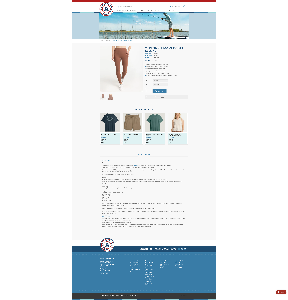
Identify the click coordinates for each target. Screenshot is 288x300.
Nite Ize (147, 285)
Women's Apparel (134, 262)
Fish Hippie (148, 278)
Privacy (162, 266)
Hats (131, 267)
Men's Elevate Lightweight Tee (155, 135)
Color (146, 84)
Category (148, 54)
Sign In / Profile (179, 261)
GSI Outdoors (148, 271)
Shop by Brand (134, 261)
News (161, 267)
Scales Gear (148, 281)
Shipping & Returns (144, 154)
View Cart (177, 262)
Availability (148, 55)
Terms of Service (164, 264)
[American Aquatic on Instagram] (182, 249)
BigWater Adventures (150, 266)
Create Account (179, 264)
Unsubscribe (178, 267)
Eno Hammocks (149, 269)
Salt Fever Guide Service (149, 263)
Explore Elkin (148, 272)
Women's (171, 140)
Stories (157, 3)
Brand (147, 58)
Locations (163, 3)
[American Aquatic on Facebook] (179, 249)
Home (136, 3)
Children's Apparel (135, 266)
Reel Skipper (148, 279)
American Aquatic (149, 261)
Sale (131, 271)
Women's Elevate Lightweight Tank (175, 135)
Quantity (147, 88)
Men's (102, 140)
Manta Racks (148, 274)
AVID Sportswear (149, 276)
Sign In (173, 6)
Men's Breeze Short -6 (131, 134)
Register (178, 6)
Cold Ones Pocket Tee (108, 134)
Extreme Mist (148, 283)
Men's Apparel (134, 264)
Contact (170, 3)
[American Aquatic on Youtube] (185, 249)
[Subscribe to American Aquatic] (151, 249)
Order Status (178, 266)
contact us (136, 165)
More (102, 142)
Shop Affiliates (148, 3)
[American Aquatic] (106, 9)
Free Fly (103, 139)
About (141, 3)
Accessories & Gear (135, 269)
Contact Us (163, 262)
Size (146, 80)
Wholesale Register (180, 3)
